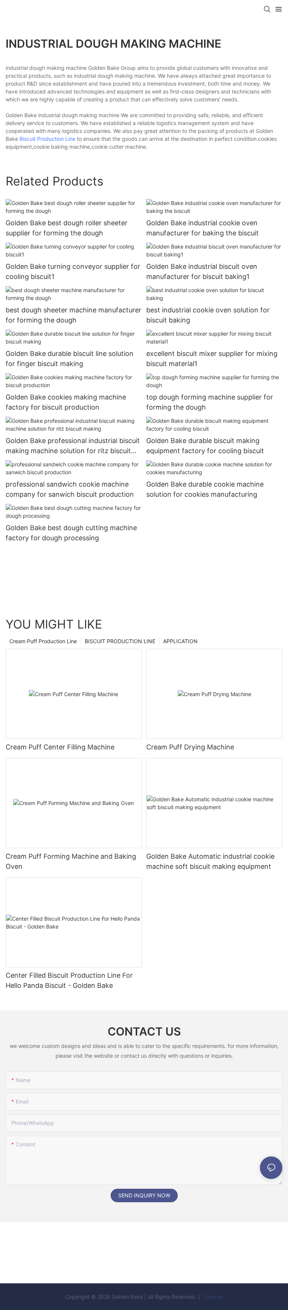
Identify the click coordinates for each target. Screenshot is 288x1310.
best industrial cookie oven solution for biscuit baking (208, 315)
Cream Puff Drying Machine (190, 747)
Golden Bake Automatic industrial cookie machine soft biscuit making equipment (210, 861)
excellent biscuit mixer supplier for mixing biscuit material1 (212, 359)
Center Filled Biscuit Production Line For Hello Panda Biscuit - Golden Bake (69, 980)
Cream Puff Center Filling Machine (60, 747)
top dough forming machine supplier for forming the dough (209, 402)
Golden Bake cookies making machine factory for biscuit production (66, 402)
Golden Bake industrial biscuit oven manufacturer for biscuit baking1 (201, 271)
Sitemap (212, 1296)
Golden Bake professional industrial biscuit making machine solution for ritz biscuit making (73, 446)
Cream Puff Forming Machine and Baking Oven (71, 861)
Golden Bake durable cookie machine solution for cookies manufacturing (205, 489)
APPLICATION (180, 641)
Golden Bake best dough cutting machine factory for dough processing (71, 533)
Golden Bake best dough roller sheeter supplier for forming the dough (67, 228)
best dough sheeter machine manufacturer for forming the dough (73, 315)
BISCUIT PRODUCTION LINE (120, 641)
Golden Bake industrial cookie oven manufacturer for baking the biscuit (202, 228)
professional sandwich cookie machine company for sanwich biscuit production (70, 489)
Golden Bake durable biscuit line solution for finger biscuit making (70, 359)
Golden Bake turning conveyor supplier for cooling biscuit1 (73, 271)
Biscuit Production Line (47, 139)
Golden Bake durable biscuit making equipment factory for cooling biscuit (205, 446)
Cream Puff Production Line (43, 641)
